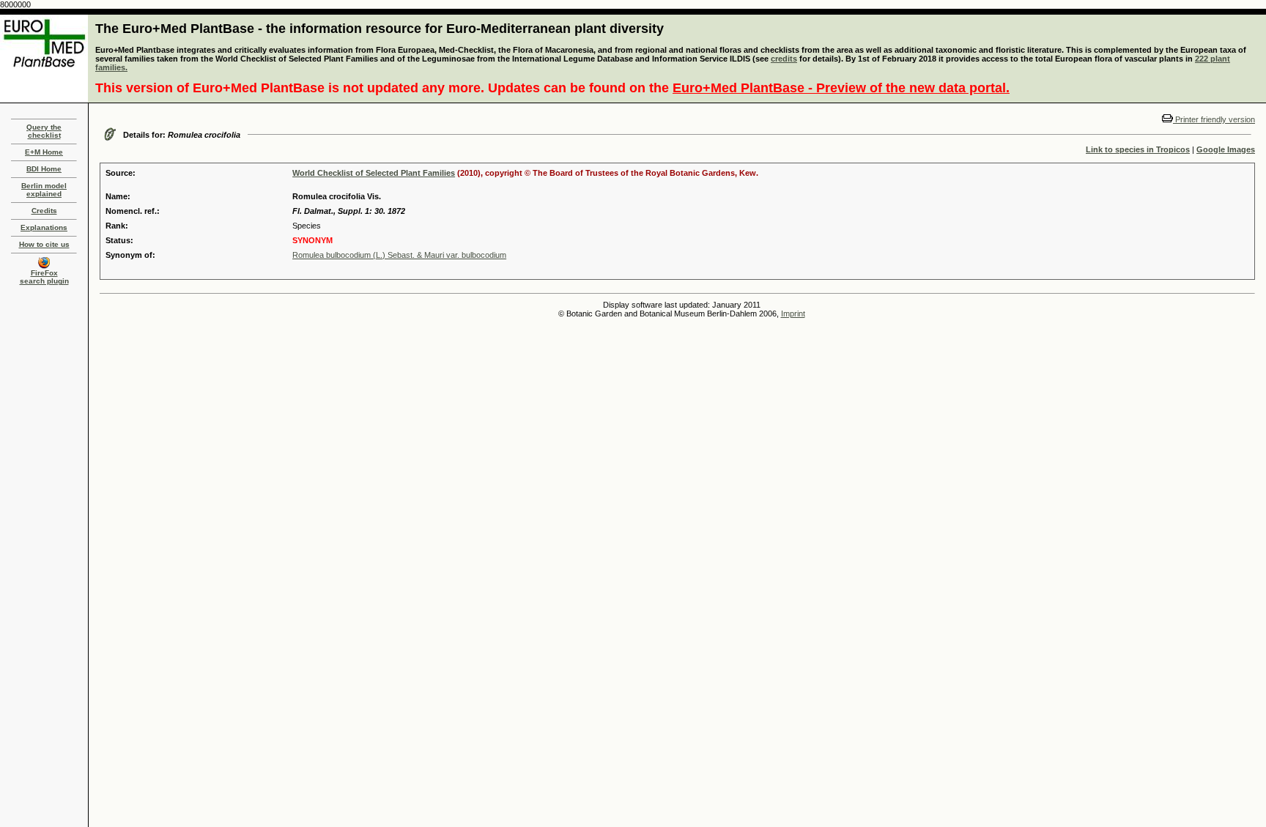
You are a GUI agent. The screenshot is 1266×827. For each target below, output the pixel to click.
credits (784, 58)
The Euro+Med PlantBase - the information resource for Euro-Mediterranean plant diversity (379, 28)
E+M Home (44, 152)
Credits (44, 211)
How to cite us (44, 244)
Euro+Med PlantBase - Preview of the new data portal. (841, 88)
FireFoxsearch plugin (44, 277)
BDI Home (44, 169)
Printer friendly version (1214, 119)
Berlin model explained (44, 190)
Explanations (44, 227)
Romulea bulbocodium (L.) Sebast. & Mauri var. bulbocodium (399, 255)
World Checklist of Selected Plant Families (373, 172)
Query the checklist (44, 131)
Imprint (793, 313)
